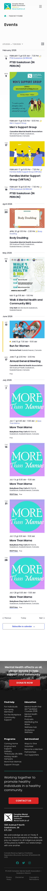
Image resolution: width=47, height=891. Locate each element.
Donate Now (24, 682)
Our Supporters (32, 755)
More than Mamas (12, 762)
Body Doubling (19, 238)
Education (30, 702)
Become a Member (34, 749)
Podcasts (29, 719)
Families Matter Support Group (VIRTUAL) (25, 177)
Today (23, 618)
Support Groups (11, 765)
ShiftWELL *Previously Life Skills (13, 752)
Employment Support (10, 747)
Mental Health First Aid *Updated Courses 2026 (33, 709)
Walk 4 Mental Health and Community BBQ (26, 301)
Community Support (9, 718)
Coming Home (11, 743)
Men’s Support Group (23, 127)
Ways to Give (31, 743)
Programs (9, 739)
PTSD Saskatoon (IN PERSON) (22, 64)
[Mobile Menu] (40, 6)
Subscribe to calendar (22, 626)
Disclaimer (19, 877)
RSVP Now (14, 494)
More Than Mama (21, 427)
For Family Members (9, 710)
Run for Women (19, 346)
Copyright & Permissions (34, 878)
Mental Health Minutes (31, 715)
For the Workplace (12, 715)
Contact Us (23, 800)
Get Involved (32, 739)
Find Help (9, 702)
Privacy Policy (9, 878)
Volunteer (29, 746)
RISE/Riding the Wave (31, 723)
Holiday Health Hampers (10, 757)
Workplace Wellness (29, 731)
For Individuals (10, 707)
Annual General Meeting (25, 361)
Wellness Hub (31, 727)
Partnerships (30, 752)
